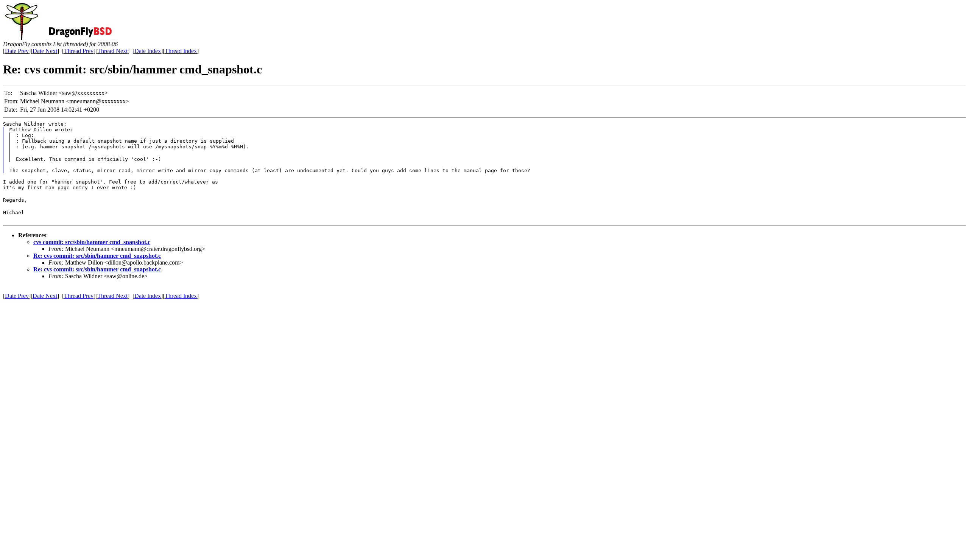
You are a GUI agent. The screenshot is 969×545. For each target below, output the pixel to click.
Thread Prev (78, 51)
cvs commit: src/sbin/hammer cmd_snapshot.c (91, 242)
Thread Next (112, 51)
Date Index (147, 51)
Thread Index (181, 51)
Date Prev (17, 51)
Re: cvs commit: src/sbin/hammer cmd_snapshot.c (97, 255)
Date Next (45, 51)
